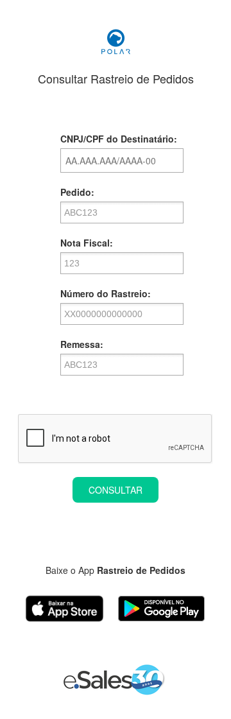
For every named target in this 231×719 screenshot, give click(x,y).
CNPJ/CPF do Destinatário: (118, 138)
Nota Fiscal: (86, 242)
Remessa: (81, 344)
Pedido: (77, 192)
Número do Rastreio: (105, 293)
